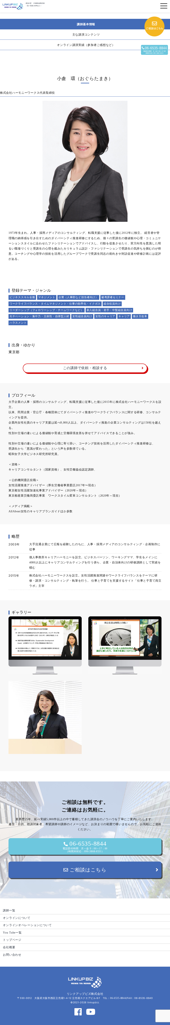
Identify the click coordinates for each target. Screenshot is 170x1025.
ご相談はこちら (87, 870)
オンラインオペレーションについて (27, 925)
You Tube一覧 (12, 932)
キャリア (124, 316)
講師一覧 (9, 910)
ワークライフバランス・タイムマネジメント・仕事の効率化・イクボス (55, 303)
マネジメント (46, 297)
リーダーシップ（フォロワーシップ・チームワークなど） (47, 310)
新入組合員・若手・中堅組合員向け (109, 310)
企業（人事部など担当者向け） (78, 297)
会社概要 (9, 947)
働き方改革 (140, 316)
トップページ (12, 939)
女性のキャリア (105, 316)
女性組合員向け (82, 316)
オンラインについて (16, 917)
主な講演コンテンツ (86, 34)
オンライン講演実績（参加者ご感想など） (86, 45)
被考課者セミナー (112, 297)
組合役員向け (112, 303)
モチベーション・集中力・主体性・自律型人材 (39, 316)
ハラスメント (18, 322)
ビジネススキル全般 (22, 297)
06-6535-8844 (85, 846)
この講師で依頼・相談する (85, 368)
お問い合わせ (12, 954)
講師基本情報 (86, 24)
